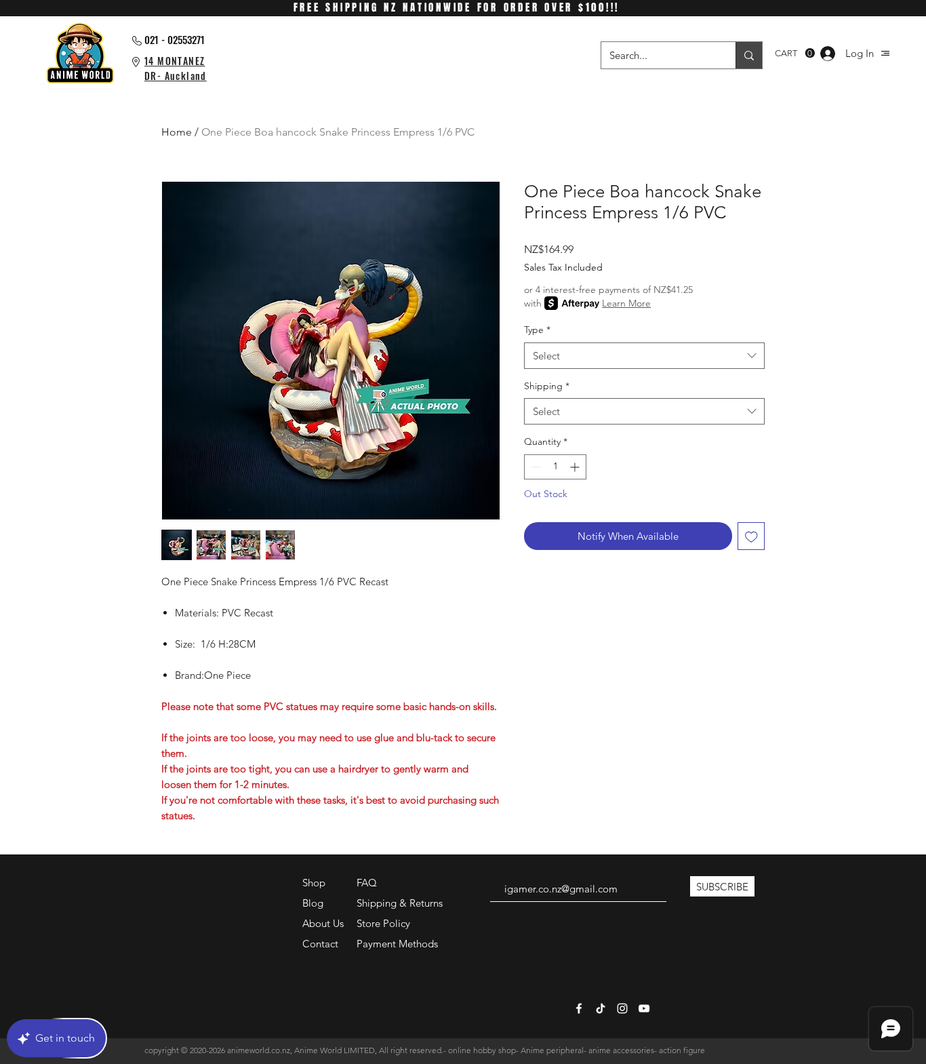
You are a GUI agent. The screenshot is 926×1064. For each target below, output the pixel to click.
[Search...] (749, 55)
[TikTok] (600, 1008)
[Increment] (575, 467)
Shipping (546, 386)
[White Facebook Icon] (579, 1008)
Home (176, 131)
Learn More (626, 303)
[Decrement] (534, 467)
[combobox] (644, 355)
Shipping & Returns (400, 902)
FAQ (367, 882)
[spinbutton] (555, 467)
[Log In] (828, 53)
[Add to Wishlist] (751, 536)
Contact (320, 943)
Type (537, 329)
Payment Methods (399, 943)
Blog (312, 902)
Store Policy (383, 923)
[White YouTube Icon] (644, 1008)
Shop (313, 882)
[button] (885, 53)
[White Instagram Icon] (622, 1008)
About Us (323, 923)
